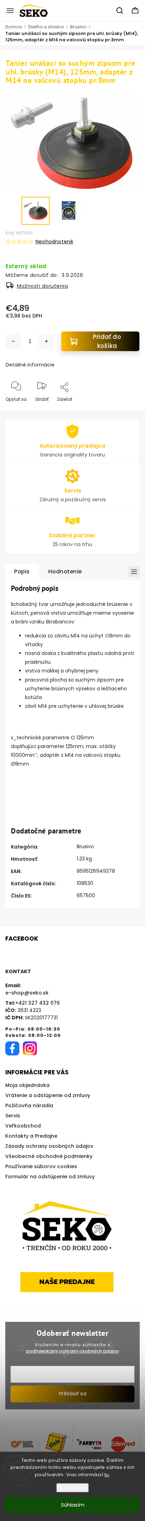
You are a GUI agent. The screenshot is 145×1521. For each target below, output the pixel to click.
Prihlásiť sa (73, 1393)
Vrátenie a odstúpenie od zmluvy (47, 1095)
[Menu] (10, 11)
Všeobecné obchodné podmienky (49, 1156)
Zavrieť (126, 411)
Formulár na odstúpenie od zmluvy (50, 1176)
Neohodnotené (54, 241)
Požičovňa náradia (29, 1105)
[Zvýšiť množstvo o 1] (46, 341)
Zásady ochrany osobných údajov (49, 1146)
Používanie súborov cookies (41, 1166)
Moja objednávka (27, 1085)
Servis (12, 1115)
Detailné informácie (30, 364)
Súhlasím (72, 1504)
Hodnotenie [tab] (65, 571)
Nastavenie (72, 1487)
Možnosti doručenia (42, 285)
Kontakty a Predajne (31, 1135)
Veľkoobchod (23, 1125)
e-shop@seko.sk (27, 992)
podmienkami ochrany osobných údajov (72, 1351)
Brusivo (85, 846)
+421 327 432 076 (37, 1002)
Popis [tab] (22, 571)
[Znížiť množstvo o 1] (13, 341)
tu (107, 1474)
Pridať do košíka (107, 341)
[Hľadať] (120, 10)
